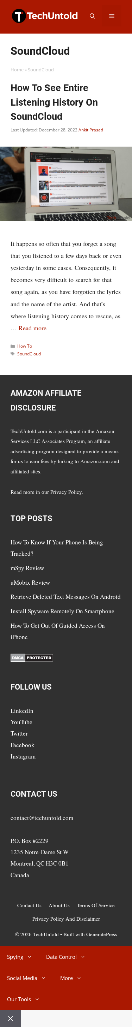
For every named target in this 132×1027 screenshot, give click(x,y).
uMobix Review (30, 582)
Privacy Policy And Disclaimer (66, 918)
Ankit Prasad (90, 130)
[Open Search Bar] (92, 15)
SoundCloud (29, 354)
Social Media (22, 977)
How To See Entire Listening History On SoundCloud (54, 102)
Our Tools (19, 999)
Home (17, 69)
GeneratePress (101, 934)
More (66, 977)
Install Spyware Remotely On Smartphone (62, 611)
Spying (15, 956)
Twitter (19, 733)
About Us (59, 905)
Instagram (23, 756)
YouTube (21, 722)
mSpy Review (27, 568)
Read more (32, 328)
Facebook (22, 745)
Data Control (61, 956)
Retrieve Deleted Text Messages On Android (66, 596)
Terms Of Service (96, 905)
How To (24, 346)
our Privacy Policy (62, 491)
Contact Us (29, 905)
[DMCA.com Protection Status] (32, 660)
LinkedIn (22, 711)
